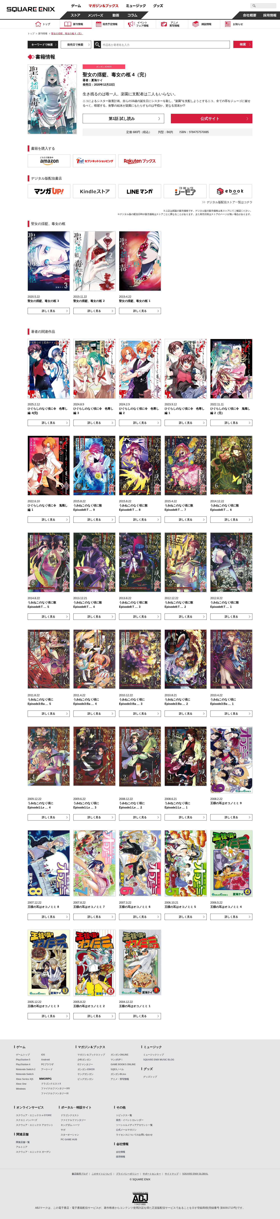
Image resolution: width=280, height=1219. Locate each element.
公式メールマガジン (126, 1129)
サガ (63, 1129)
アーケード (47, 1069)
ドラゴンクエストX (51, 1083)
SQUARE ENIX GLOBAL (195, 1173)
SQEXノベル (117, 1069)
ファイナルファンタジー (73, 1120)
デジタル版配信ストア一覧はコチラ (229, 202)
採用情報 (120, 1156)
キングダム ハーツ (70, 1125)
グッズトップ (150, 1076)
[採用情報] (270, 15)
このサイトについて (102, 1173)
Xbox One (21, 1084)
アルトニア (21, 1147)
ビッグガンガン (86, 1079)
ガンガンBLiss (118, 1074)
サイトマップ (171, 1173)
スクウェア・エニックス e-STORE (34, 1115)
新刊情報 (42, 33)
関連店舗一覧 (23, 1142)
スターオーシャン (70, 1134)
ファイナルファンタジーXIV (55, 1088)
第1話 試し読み (122, 118)
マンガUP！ (117, 1059)
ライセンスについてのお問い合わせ (134, 1134)
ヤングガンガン (86, 1074)
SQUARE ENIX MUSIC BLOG (158, 1059)
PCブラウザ (47, 1064)
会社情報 (120, 1152)
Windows (21, 1088)
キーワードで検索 (42, 44)
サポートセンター (152, 1173)
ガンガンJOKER (86, 1069)
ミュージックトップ (153, 1054)
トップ (31, 33)
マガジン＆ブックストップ (91, 1054)
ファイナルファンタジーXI (54, 1093)
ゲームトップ (23, 1054)
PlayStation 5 (23, 1059)
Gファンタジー (85, 1064)
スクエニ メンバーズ (26, 1120)
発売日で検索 (75, 44)
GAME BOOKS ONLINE (123, 1064)
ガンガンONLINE (119, 1054)
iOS (43, 1054)
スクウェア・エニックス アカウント (34, 1125)
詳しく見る (48, 310)
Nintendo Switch (25, 1074)
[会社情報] (250, 15)
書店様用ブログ (80, 1173)
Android (45, 1059)
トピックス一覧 (124, 1115)
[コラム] (132, 15)
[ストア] (75, 15)
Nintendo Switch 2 (25, 1069)
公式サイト (210, 118)
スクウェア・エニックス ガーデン (33, 1152)
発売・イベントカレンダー (129, 1120)
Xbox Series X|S (24, 1079)
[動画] (115, 15)
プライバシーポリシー (127, 1173)
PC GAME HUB (69, 1139)
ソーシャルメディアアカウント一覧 (134, 1125)
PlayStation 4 (23, 1064)
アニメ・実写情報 (120, 1079)
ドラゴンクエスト (70, 1115)
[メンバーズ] (95, 15)
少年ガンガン (84, 1059)
